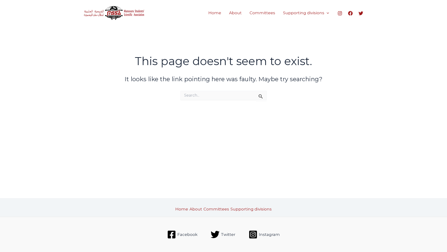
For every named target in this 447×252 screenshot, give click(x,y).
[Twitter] (361, 13)
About (235, 12)
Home (214, 12)
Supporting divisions (303, 12)
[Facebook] (350, 13)
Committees (262, 12)
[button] (326, 13)
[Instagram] (340, 13)
